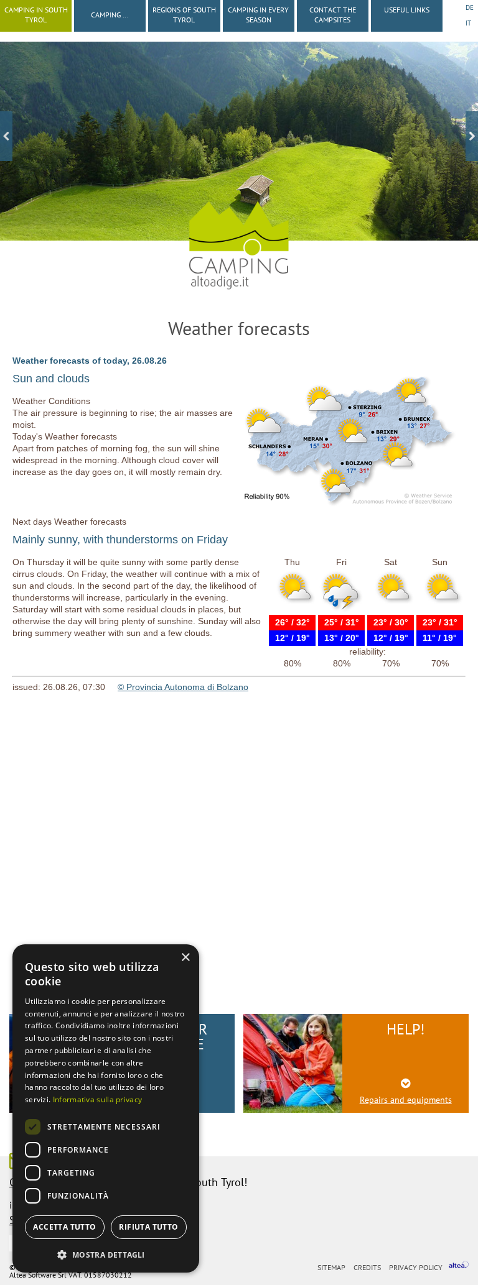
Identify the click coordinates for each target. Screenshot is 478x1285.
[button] (106, 1253)
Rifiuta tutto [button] (148, 1227)
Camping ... (110, 14)
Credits (367, 1267)
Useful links (406, 9)
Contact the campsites (332, 14)
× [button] (185, 957)
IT (468, 23)
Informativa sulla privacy (98, 1099)
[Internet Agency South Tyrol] (459, 1266)
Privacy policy (416, 1267)
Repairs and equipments (406, 1099)
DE (470, 7)
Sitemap (331, 1267)
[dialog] (105, 1108)
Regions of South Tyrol (184, 14)
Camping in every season (258, 14)
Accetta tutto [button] (64, 1227)
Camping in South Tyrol (36, 14)
